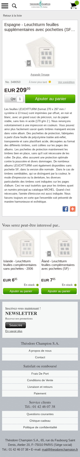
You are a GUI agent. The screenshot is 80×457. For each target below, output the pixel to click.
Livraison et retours (40, 386)
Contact (40, 357)
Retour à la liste (12, 15)
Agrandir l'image (40, 74)
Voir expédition (66, 82)
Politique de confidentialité (40, 427)
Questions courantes (40, 414)
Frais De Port (40, 373)
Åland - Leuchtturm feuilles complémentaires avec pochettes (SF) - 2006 (58, 266)
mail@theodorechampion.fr (60, 449)
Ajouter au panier (50, 98)
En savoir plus (13, 331)
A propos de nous (40, 350)
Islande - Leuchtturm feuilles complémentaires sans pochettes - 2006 (20, 264)
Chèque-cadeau (40, 420)
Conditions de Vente (40, 380)
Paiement (40, 393)
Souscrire (15, 325)
